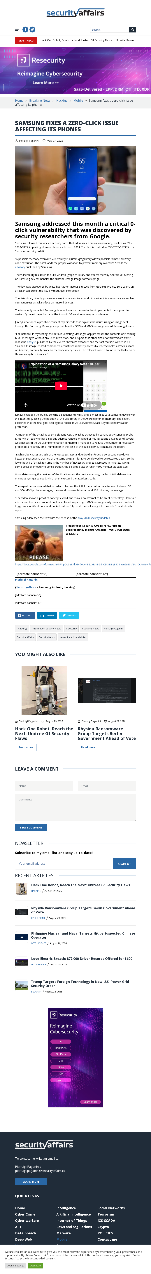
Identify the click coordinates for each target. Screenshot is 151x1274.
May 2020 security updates (94, 518)
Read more (26, 747)
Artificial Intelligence (73, 1214)
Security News (47, 637)
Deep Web (23, 1239)
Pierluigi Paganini (29, 140)
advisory (20, 267)
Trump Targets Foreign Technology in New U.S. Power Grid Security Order (80, 983)
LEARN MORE (31, 1181)
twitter (71, 615)
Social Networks (111, 1208)
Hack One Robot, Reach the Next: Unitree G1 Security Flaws (76, 40)
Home (19, 101)
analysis (32, 342)
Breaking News (39, 101)
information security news (46, 628)
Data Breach (38, 964)
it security (71, 628)
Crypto (103, 1227)
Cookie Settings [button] (15, 1265)
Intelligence (38, 943)
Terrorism (106, 1214)
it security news (90, 628)
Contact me (107, 1239)
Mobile (78, 101)
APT (18, 1227)
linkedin (49, 615)
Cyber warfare (27, 1220)
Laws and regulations (74, 1227)
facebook (27, 615)
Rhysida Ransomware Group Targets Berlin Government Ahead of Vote (107, 733)
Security (36, 991)
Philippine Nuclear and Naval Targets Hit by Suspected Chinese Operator (83, 935)
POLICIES (105, 1233)
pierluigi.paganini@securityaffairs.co (40, 1171)
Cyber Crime (38, 918)
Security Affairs (25, 637)
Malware (63, 1233)
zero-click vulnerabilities (73, 637)
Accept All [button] (35, 1265)
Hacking (62, 101)
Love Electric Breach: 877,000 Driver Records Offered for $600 (81, 958)
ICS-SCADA (106, 1220)
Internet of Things (71, 1220)
